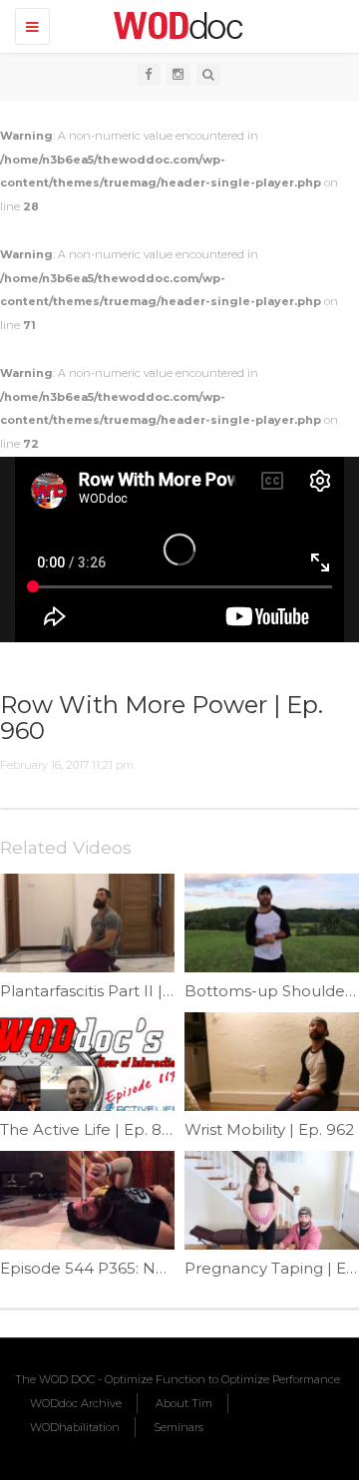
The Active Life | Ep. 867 (90, 1129)
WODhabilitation (75, 1427)
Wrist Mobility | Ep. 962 (269, 1129)
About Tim (184, 1403)
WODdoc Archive (76, 1403)
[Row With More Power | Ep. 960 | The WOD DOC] (174, 25)
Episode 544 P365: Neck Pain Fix (122, 1268)
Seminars (178, 1427)
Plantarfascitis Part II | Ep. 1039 (114, 990)
